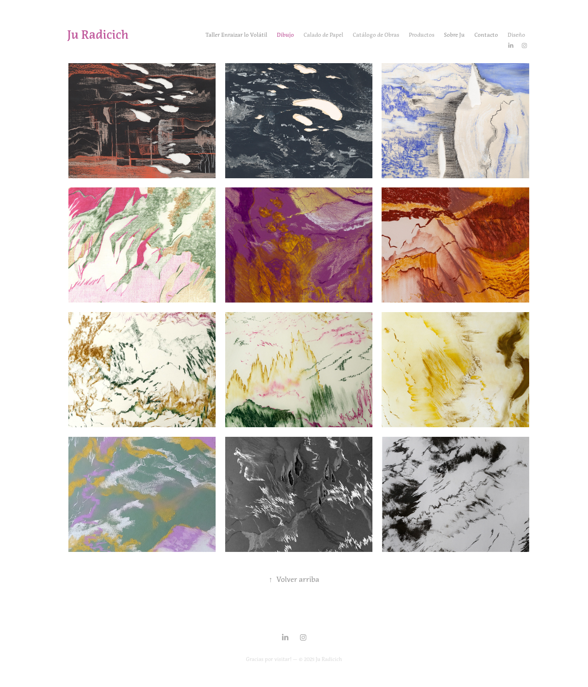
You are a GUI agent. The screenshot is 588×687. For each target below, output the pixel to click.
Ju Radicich (97, 35)
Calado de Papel (323, 35)
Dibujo (285, 35)
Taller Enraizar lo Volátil (236, 35)
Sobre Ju (454, 35)
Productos (421, 35)
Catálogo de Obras (376, 35)
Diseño (516, 35)
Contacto (486, 35)
